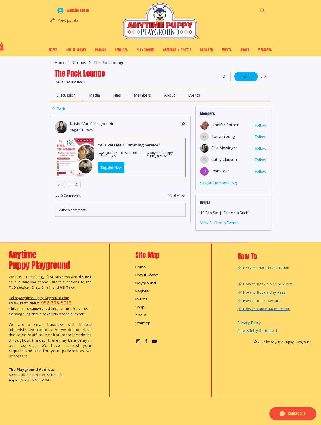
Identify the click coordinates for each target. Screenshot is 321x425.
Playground (145, 283)
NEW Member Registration (266, 267)
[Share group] (263, 76)
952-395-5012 (56, 303)
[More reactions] (74, 185)
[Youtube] (154, 341)
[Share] (183, 124)
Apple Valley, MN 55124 (29, 380)
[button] (120, 157)
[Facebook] (146, 341)
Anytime (24, 254)
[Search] (262, 10)
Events (141, 299)
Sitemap (142, 323)
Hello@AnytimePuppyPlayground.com (39, 297)
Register (142, 291)
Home (140, 267)
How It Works (146, 275)
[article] (120, 169)
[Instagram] (138, 341)
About (141, 315)
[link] (66, 95)
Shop (140, 307)
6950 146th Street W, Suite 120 (36, 374)
